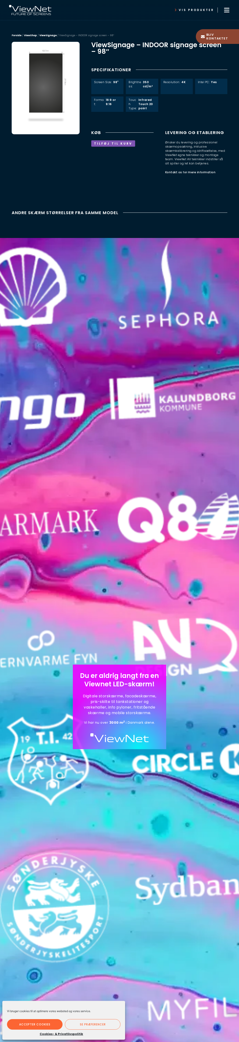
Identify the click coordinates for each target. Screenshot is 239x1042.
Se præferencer (93, 1024)
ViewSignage (48, 35)
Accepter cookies (34, 1024)
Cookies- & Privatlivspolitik (61, 1034)
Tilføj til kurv (113, 143)
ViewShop (30, 35)
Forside (16, 35)
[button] (226, 10)
